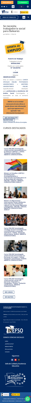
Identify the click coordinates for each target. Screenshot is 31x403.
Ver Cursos (9, 292)
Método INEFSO (9, 346)
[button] (13, 6)
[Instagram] (6, 6)
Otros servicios (9, 349)
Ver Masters (9, 297)
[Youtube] (4, 6)
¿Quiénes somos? (9, 344)
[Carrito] (21, 6)
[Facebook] (2, 6)
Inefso (6, 341)
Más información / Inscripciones (11, 119)
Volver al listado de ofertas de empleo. (15, 122)
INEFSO (7, 34)
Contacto (7, 352)
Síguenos (15, 356)
